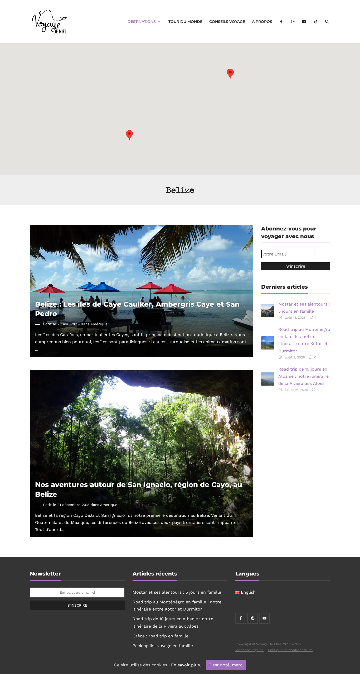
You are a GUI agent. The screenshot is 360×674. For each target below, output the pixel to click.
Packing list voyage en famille (163, 645)
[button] (230, 73)
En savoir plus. (186, 664)
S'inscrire (77, 605)
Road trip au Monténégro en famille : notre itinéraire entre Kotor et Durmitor (304, 340)
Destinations (142, 21)
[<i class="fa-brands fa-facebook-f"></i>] (281, 21)
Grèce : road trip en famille (160, 635)
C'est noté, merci (226, 664)
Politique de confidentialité (290, 650)
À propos (262, 21)
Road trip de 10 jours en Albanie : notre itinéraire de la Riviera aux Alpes (303, 376)
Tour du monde (185, 21)
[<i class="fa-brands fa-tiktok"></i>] (316, 21)
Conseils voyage (227, 21)
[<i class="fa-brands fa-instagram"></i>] (293, 21)
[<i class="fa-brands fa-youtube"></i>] (304, 21)
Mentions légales (249, 650)
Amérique (99, 324)
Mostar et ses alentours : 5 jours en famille (304, 308)
